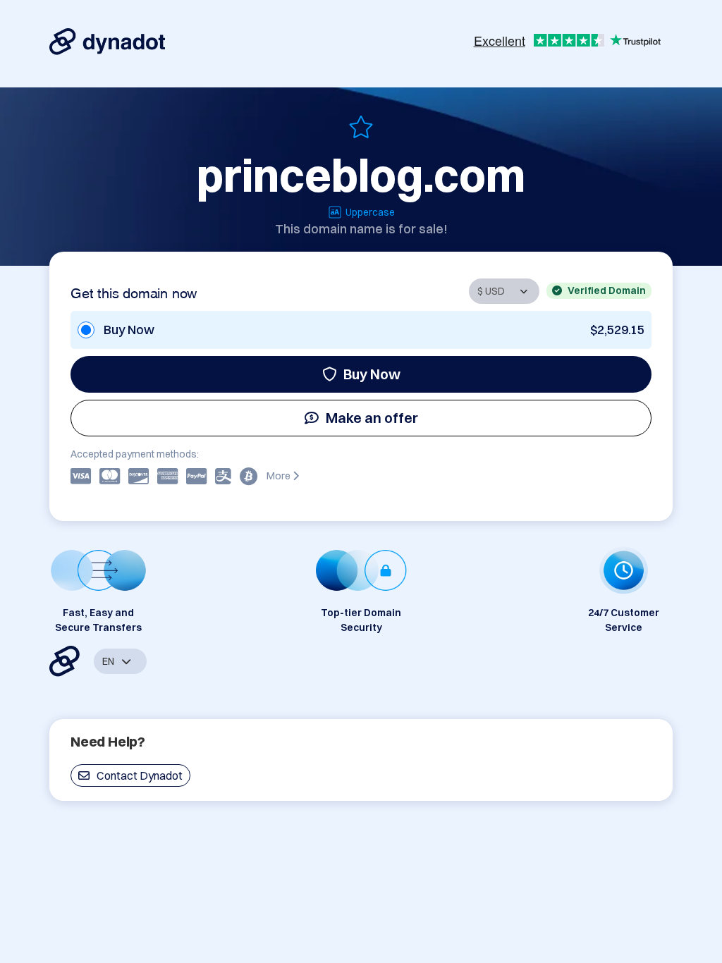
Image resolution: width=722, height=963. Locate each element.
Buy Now (371, 374)
